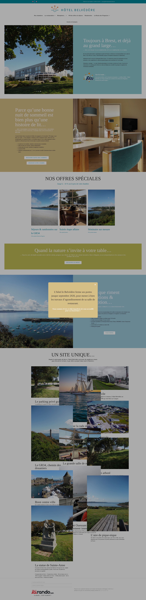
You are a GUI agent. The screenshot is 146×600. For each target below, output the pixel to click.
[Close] (95, 285)
